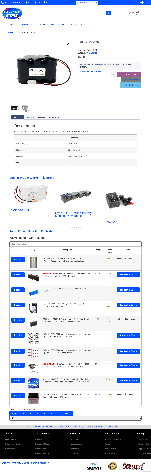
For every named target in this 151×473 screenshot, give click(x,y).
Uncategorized (93, 53)
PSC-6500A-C (108, 221)
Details (18, 259)
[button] (14, 25)
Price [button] (128, 250)
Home (10, 32)
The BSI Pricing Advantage (90, 71)
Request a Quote (128, 274)
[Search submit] (108, 13)
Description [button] (67, 250)
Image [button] (33, 250)
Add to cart (130, 74)
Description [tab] (17, 117)
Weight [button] (99, 250)
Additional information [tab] (36, 117)
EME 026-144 (20, 210)
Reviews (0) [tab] (54, 117)
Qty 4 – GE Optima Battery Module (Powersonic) (73, 214)
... (59, 413)
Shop (18, 32)
